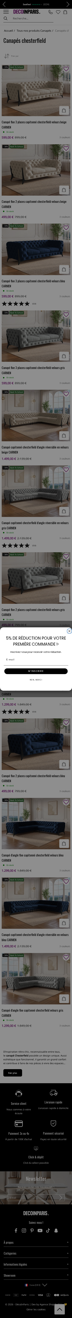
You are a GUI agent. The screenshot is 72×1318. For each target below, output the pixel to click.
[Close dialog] (69, 630)
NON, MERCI (36, 680)
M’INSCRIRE (36, 671)
